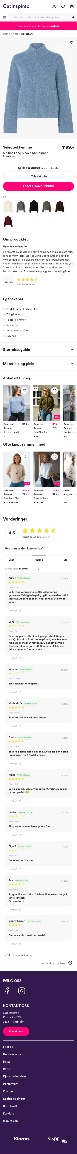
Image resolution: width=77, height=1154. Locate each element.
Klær (15, 33)
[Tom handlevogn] (71, 6)
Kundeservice (12, 1054)
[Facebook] (6, 991)
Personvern (11, 1084)
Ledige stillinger (14, 1098)
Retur (6, 1069)
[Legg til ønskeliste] (71, 42)
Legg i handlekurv (38, 186)
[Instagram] (21, 991)
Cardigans (27, 33)
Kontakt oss (16, 1031)
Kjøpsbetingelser (14, 1076)
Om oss (8, 1091)
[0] (62, 6)
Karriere (8, 1113)
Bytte (6, 1061)
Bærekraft (10, 1106)
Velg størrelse (39, 176)
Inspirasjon (10, 1121)
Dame (6, 33)
